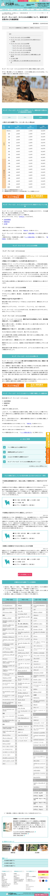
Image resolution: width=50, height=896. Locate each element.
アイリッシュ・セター (7, 612)
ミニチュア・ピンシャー (39, 739)
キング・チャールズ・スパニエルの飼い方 (20, 52)
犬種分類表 (31, 233)
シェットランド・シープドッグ (24, 617)
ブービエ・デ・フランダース (39, 632)
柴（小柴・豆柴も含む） (23, 623)
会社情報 (47, 7)
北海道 (35, 695)
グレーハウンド (6, 741)
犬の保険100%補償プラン (9, 865)
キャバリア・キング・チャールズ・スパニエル (8, 727)
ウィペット (5, 658)
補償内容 (45, 9)
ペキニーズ (36, 670)
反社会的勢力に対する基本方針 (19, 879)
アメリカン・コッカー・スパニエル (8, 621)
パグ (34, 609)
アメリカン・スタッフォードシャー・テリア (8, 625)
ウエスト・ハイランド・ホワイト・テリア (8, 662)
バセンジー (36, 615)
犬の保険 (15, 9)
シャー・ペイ (21, 629)
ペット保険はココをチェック (30, 880)
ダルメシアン (21, 676)
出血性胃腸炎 (7, 219)
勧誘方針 (15, 876)
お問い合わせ (42, 7)
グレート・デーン (6, 735)
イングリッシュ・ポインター (8, 655)
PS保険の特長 (5, 9)
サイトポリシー (28, 889)
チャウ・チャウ (21, 699)
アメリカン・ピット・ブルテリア (8, 629)
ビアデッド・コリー (38, 623)
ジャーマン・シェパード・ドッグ (24, 632)
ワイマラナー (36, 787)
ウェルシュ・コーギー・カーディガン (8, 666)
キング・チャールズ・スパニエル (8, 731)
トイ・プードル (21, 708)
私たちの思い (4, 873)
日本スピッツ (21, 729)
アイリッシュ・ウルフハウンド (8, 608)
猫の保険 (25, 9)
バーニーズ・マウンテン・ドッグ (39, 606)
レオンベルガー (37, 770)
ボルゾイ (35, 704)
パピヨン (35, 618)
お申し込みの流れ (4, 879)
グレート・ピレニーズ (7, 738)
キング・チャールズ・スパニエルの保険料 (20, 37)
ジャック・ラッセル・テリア (24, 643)
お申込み (21, 216)
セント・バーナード (22, 670)
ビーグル (35, 626)
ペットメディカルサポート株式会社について (23, 831)
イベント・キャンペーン (30, 886)
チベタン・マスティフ (23, 693)
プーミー (35, 636)
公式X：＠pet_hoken (18, 835)
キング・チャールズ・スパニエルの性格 (22, 50)
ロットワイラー (37, 777)
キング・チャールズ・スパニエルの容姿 (22, 48)
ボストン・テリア (37, 692)
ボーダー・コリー (37, 679)
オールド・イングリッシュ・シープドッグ (8, 703)
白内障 (5, 224)
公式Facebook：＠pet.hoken (20, 833)
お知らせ (25, 7)
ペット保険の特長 (29, 237)
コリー (4, 763)
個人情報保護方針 (16, 877)
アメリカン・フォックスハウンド (8, 633)
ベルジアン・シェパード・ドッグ (39, 676)
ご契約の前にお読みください (6, 883)
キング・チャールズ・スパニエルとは (21, 46)
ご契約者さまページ (5, 886)
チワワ (19, 702)
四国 (19, 621)
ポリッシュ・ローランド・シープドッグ (39, 701)
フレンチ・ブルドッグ (38, 667)
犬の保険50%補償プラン (9, 860)
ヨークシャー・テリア (38, 751)
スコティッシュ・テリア (23, 652)
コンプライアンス (16, 874)
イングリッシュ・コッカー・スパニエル (8, 644)
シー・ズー (20, 611)
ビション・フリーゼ (38, 629)
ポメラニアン (36, 697)
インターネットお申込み (43, 871)
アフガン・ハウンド (7, 618)
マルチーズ (36, 720)
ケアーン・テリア (6, 743)
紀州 (4, 724)
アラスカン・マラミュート (8, 637)
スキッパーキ (21, 650)
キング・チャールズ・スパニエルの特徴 (20, 43)
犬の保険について (25, 574)
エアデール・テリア (7, 680)
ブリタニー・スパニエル (39, 652)
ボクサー (35, 689)
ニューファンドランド (23, 735)
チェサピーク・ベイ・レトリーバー (24, 683)
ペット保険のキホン (29, 879)
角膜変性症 (7, 222)
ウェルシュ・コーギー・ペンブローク (8, 670)
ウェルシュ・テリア (7, 677)
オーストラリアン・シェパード (8, 692)
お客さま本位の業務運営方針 (18, 880)
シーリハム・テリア (22, 614)
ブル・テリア (36, 658)
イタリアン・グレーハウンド (8, 640)
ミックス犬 (23, 592)
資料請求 (43, 874)
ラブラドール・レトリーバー (39, 764)
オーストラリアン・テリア (8, 699)
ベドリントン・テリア (38, 672)
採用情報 (30, 7)
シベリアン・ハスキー (23, 626)
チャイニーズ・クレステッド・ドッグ (24, 696)
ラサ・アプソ (36, 760)
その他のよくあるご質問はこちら (38, 466)
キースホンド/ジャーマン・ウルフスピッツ (9, 720)
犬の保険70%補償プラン (9, 863)
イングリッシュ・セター (8, 652)
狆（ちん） (20, 705)
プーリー (35, 639)
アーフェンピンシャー (7, 605)
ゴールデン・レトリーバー (8, 758)
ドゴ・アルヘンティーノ (23, 718)
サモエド (20, 605)
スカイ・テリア (21, 647)
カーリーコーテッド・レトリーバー (8, 710)
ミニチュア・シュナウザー (39, 732)
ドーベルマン (21, 715)
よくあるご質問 (36, 7)
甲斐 (4, 713)
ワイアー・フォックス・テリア (39, 783)
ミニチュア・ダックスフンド (39, 736)
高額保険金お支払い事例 (5, 885)
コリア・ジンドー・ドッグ (8, 760)
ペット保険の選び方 (26, 432)
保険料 (35, 9)
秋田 (4, 615)
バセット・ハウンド (38, 612)
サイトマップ (28, 887)
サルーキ (20, 608)
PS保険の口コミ (4, 880)
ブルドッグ (36, 661)
